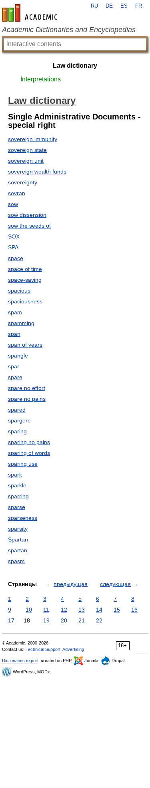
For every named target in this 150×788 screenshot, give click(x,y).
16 (134, 609)
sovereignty (22, 182)
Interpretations (40, 79)
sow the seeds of (29, 225)
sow (13, 204)
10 (29, 609)
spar (13, 366)
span (14, 334)
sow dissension (27, 215)
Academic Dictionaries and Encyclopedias (69, 30)
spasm (16, 561)
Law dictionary (75, 65)
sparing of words (29, 453)
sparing (17, 431)
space (15, 258)
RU (94, 6)
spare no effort (26, 388)
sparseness (22, 518)
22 (99, 620)
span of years (25, 344)
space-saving (25, 280)
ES (124, 6)
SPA (13, 247)
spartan (17, 550)
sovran (16, 193)
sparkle (17, 485)
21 (81, 620)
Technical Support (43, 649)
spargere (19, 420)
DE (109, 6)
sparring (18, 496)
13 (81, 609)
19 (46, 620)
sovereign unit (26, 161)
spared (17, 409)
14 (99, 609)
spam (15, 312)
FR (138, 6)
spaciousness (25, 301)
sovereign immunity (32, 139)
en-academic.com (31, 13)
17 (11, 620)
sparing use (23, 464)
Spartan (18, 539)
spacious (19, 290)
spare (15, 377)
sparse (16, 507)
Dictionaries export (20, 660)
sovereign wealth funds (37, 171)
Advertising (73, 649)
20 (64, 620)
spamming (21, 323)
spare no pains (27, 399)
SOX (14, 236)
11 (46, 609)
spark (15, 474)
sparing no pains (29, 442)
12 (64, 609)
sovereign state (27, 150)
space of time (25, 269)
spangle (18, 355)
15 (117, 609)
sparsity (18, 528)
